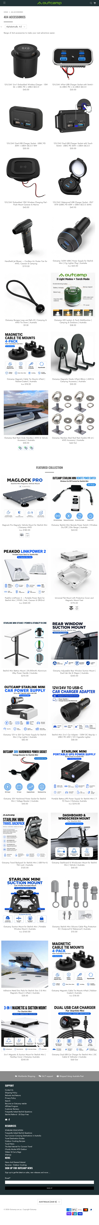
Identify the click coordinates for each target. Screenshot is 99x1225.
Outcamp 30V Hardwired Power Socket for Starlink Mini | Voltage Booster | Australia (25, 799)
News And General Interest (15, 1162)
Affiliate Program (11, 1106)
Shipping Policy (11, 1092)
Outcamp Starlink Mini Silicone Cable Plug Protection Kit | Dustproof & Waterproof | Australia (74, 927)
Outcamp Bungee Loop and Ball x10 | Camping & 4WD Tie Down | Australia (26, 321)
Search (7, 1101)
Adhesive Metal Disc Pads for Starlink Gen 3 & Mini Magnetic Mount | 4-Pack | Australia (24, 991)
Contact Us (9, 1090)
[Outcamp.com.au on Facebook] (9, 1120)
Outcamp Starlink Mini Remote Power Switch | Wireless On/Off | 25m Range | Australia (74, 526)
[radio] (20, 448)
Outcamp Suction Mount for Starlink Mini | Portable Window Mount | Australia (25, 927)
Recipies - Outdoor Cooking (16, 1165)
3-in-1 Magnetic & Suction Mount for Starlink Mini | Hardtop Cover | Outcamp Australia (25, 1055)
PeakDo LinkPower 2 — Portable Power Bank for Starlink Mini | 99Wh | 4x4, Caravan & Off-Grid (25, 599)
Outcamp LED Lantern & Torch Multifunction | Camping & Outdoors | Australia (73, 321)
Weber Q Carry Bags (13, 1152)
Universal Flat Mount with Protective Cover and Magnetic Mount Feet (74, 599)
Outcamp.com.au (16, 1209)
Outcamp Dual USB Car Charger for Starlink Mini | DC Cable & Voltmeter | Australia (74, 1055)
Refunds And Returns (13, 1095)
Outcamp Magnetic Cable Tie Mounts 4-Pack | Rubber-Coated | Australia (26, 380)
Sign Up (49, 1188)
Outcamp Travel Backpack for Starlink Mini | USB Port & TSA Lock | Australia (25, 863)
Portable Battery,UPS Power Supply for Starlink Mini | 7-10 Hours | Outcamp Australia (74, 799)
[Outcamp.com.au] (49, 3)
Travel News (9, 1144)
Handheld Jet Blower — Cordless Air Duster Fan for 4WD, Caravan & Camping (26, 262)
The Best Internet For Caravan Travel (18, 1146)
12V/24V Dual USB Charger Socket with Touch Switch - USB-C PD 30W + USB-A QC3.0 (73, 144)
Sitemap (8, 1154)
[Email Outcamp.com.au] (6, 1120)
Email (8, 1178)
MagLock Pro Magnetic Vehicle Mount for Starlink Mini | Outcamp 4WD (24, 526)
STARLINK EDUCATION (14, 1130)
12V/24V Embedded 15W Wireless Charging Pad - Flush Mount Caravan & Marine (26, 203)
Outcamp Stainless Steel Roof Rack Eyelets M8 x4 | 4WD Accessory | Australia (73, 438)
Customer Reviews (12, 1109)
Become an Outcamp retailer (16, 1103)
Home (6, 12)
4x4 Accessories (17, 12)
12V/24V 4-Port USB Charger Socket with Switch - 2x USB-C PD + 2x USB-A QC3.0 (73, 85)
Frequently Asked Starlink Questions (18, 1111)
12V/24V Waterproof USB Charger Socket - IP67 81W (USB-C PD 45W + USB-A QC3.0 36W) (73, 203)
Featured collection (49, 467)
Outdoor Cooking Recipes (15, 1141)
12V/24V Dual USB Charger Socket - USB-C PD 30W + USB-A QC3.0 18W (26, 144)
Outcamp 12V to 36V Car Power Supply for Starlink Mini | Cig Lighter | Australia (24, 735)
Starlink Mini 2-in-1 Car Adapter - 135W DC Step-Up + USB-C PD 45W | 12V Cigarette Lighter (74, 735)
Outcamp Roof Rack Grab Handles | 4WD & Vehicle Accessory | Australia (26, 438)
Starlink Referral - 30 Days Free (17, 1114)
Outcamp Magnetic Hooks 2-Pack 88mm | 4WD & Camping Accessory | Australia (73, 380)
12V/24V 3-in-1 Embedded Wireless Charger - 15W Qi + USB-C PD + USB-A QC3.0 (26, 85)
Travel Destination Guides (14, 1138)
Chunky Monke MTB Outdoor (16, 1149)
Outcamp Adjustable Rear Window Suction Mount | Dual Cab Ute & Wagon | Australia (74, 671)
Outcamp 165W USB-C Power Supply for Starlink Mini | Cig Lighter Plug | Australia (73, 261)
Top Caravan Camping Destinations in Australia (23, 1135)
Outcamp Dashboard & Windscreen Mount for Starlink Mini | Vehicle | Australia (74, 863)
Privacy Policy (10, 1098)
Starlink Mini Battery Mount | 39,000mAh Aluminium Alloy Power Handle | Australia (25, 671)
